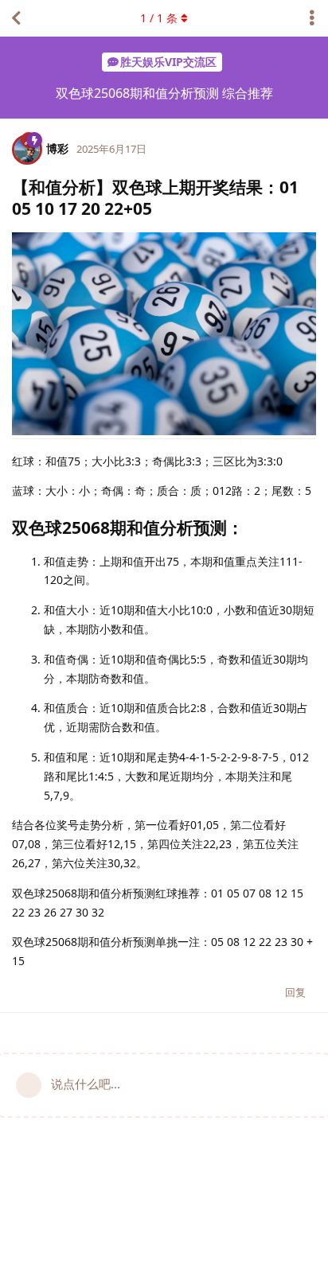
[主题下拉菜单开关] (312, 18)
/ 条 (159, 17)
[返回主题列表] (16, 18)
